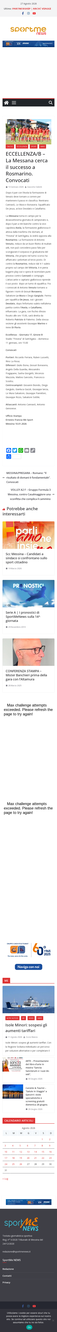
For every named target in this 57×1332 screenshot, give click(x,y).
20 (28, 1157)
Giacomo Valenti (34, 187)
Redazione (8, 1268)
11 (13, 1151)
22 (43, 1157)
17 (6, 1157)
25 (13, 1164)
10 (6, 1151)
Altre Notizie (12, 1018)
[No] (53, 1320)
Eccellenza (22, 146)
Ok (29, 1327)
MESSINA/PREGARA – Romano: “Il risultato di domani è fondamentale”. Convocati (28, 477)
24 (6, 1164)
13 (28, 1151)
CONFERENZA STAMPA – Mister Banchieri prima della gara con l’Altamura (26, 675)
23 (50, 1157)
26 (20, 1164)
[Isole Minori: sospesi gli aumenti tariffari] (28, 999)
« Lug (5, 1178)
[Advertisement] (28, 75)
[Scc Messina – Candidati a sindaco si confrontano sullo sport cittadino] (28, 523)
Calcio (10, 146)
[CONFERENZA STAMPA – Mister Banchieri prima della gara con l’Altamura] (28, 640)
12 (20, 1151)
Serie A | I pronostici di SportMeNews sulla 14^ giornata (23, 616)
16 (50, 1151)
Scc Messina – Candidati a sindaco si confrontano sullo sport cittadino (26, 558)
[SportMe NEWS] (6, 102)
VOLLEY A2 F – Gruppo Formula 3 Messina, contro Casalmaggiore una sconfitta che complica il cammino (29, 494)
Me (23, 1018)
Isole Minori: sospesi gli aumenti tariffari (26, 1027)
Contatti (7, 1275)
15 (43, 1151)
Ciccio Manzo (32, 1037)
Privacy (6, 1282)
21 (35, 1157)
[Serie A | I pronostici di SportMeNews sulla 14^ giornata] (28, 582)
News (31, 1018)
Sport (33, 146)
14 (35, 1151)
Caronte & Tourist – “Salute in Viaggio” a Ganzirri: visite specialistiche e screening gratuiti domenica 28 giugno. (37, 1096)
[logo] (22, 1217)
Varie (42, 146)
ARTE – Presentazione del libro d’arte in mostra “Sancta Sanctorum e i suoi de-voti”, (38, 1067)
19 (20, 1157)
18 (13, 1157)
